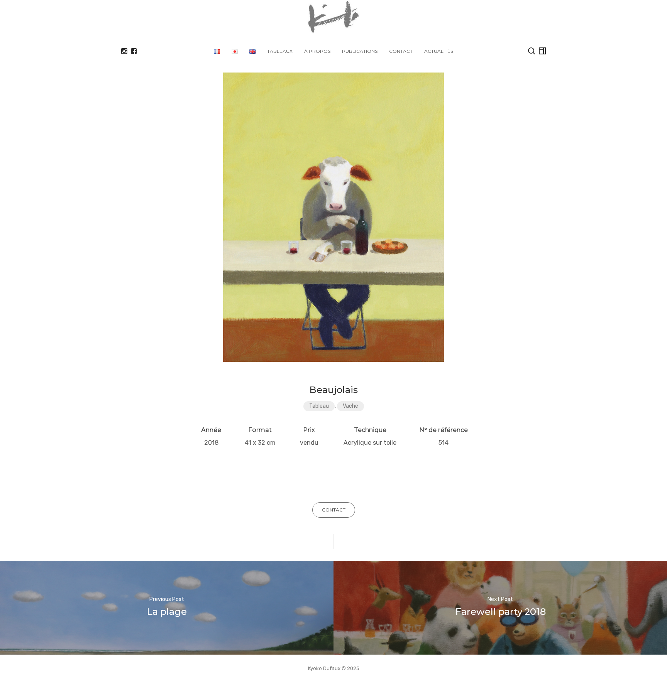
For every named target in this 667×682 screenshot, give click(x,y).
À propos (317, 51)
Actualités (438, 51)
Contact (401, 51)
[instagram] (124, 51)
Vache (350, 406)
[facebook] (134, 51)
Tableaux (280, 51)
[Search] (531, 50)
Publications (360, 51)
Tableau (319, 406)
